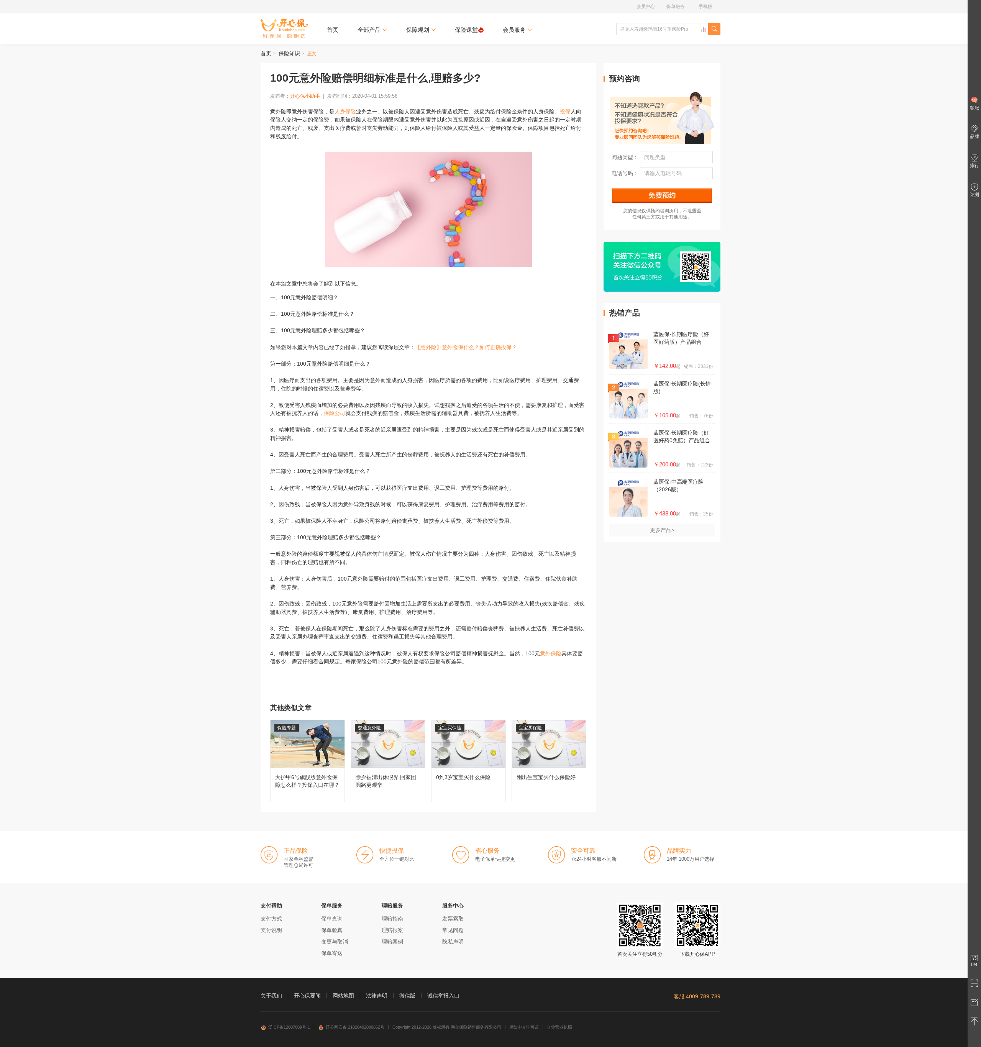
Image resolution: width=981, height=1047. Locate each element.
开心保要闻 (307, 996)
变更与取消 (334, 942)
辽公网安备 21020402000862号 (355, 1027)
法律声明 (376, 996)
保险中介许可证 (524, 1027)
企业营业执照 (559, 1027)
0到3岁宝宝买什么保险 (468, 761)
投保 (565, 111)
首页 (332, 29)
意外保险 (550, 653)
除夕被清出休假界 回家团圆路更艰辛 (388, 761)
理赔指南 (392, 919)
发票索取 (453, 919)
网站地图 (343, 996)
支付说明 (271, 930)
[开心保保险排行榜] (703, 29)
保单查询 (332, 919)
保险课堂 (466, 29)
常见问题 (453, 930)
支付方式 (271, 919)
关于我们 (271, 996)
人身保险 (345, 111)
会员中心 (646, 6)
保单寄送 (332, 953)
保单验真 (332, 930)
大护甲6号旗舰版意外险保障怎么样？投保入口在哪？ (307, 761)
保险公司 (334, 413)
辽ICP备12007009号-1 (289, 1027)
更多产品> (662, 530)
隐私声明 (453, 942)
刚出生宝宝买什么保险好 (549, 761)
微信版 (407, 996)
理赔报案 (392, 930)
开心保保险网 (284, 28)
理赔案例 (392, 942)
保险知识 (289, 53)
